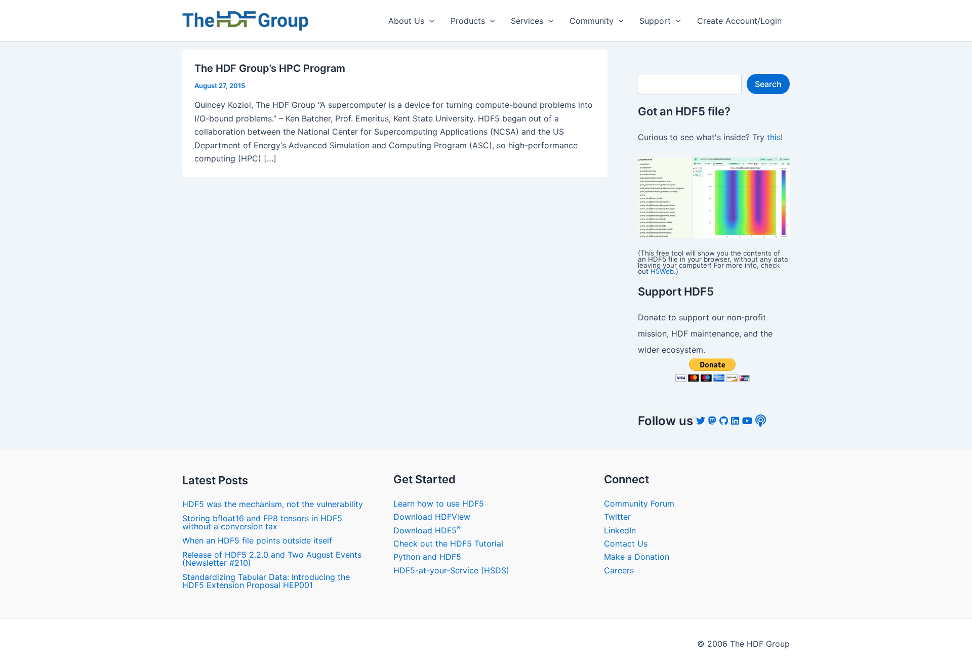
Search (768, 84)
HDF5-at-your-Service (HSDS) (451, 570)
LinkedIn (620, 530)
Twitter (617, 517)
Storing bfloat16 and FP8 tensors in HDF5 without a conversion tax (262, 522)
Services (527, 21)
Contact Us (625, 543)
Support (655, 21)
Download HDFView (431, 517)
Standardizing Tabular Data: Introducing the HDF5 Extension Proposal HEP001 (266, 581)
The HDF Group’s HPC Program (269, 68)
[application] (429, 21)
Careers (619, 570)
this (774, 137)
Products (468, 21)
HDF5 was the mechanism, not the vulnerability (272, 504)
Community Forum (639, 503)
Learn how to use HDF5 (438, 503)
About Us (406, 21)
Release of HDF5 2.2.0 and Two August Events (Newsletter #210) (271, 559)
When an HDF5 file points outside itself (257, 540)
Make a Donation (636, 557)
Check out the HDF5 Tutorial (448, 543)
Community (592, 21)
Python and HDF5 (427, 557)
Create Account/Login (739, 21)
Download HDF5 (427, 530)
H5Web (662, 271)
